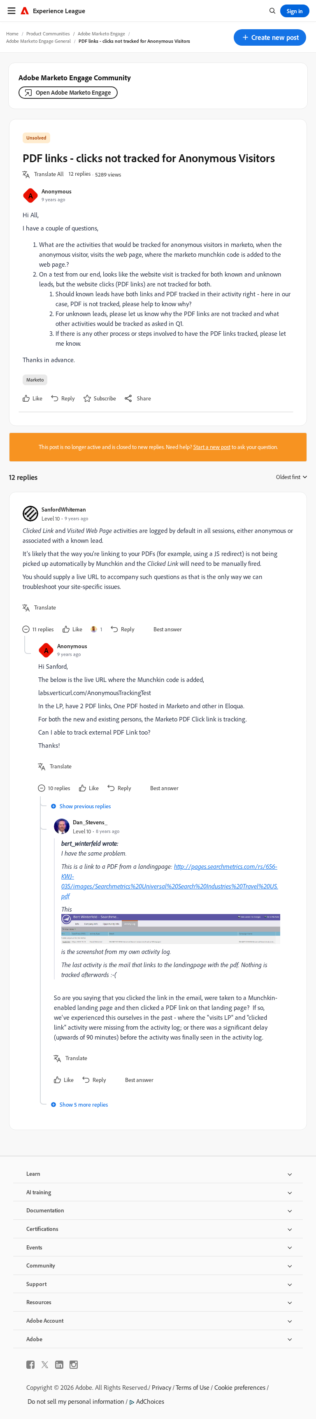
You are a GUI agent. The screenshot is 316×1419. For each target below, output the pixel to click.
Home (12, 33)
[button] (270, 37)
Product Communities (48, 33)
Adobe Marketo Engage (101, 33)
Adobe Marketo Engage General (38, 41)
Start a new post (211, 447)
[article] (156, 570)
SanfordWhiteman (64, 509)
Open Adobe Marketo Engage (73, 92)
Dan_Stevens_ (90, 822)
